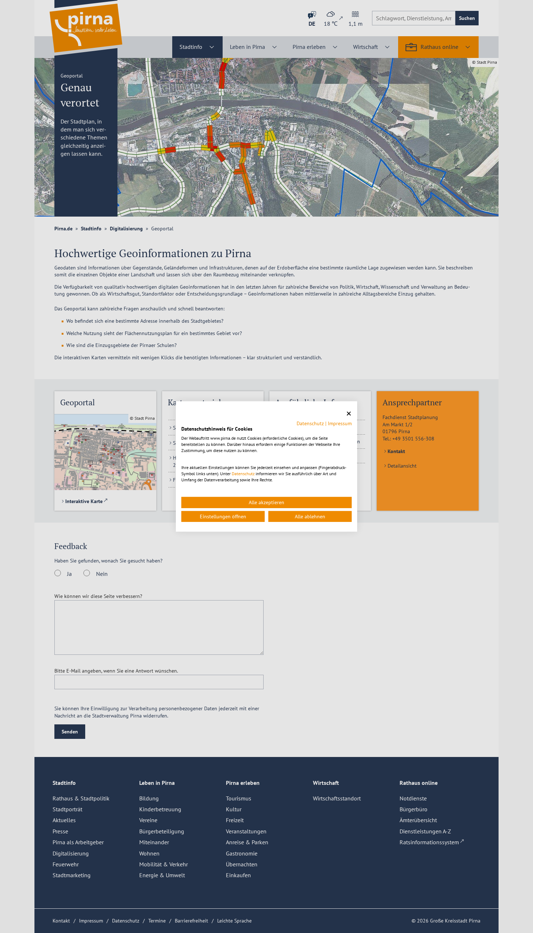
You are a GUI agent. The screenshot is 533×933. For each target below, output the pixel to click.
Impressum (340, 423)
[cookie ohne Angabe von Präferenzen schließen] (349, 413)
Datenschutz (310, 423)
